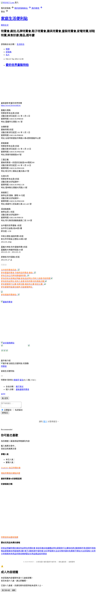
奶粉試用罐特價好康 (9, 548)
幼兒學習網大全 (50, 551)
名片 (8, 55)
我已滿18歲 (6, 590)
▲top (3, 394)
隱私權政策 (62, 562)
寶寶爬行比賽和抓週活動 (67, 548)
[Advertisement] (19, 84)
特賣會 (4, 366)
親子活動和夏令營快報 (34, 551)
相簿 (8, 49)
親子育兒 (19, 387)
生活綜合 (20, 44)
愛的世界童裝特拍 (17, 64)
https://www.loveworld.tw (11, 105)
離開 (13, 590)
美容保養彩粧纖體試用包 (46, 548)
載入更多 (5, 398)
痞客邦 (16, 380)
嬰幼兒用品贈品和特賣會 (36, 554)
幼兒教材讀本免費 (65, 551)
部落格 (8, 52)
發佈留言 (5, 413)
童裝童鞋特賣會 (22, 389)
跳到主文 (5, 25)
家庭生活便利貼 (14, 18)
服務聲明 (72, 562)
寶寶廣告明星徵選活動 (14, 551)
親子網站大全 (78, 551)
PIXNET (31, 562)
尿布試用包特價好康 (26, 548)
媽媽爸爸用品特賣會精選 (15, 554)
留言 (21, 380)
